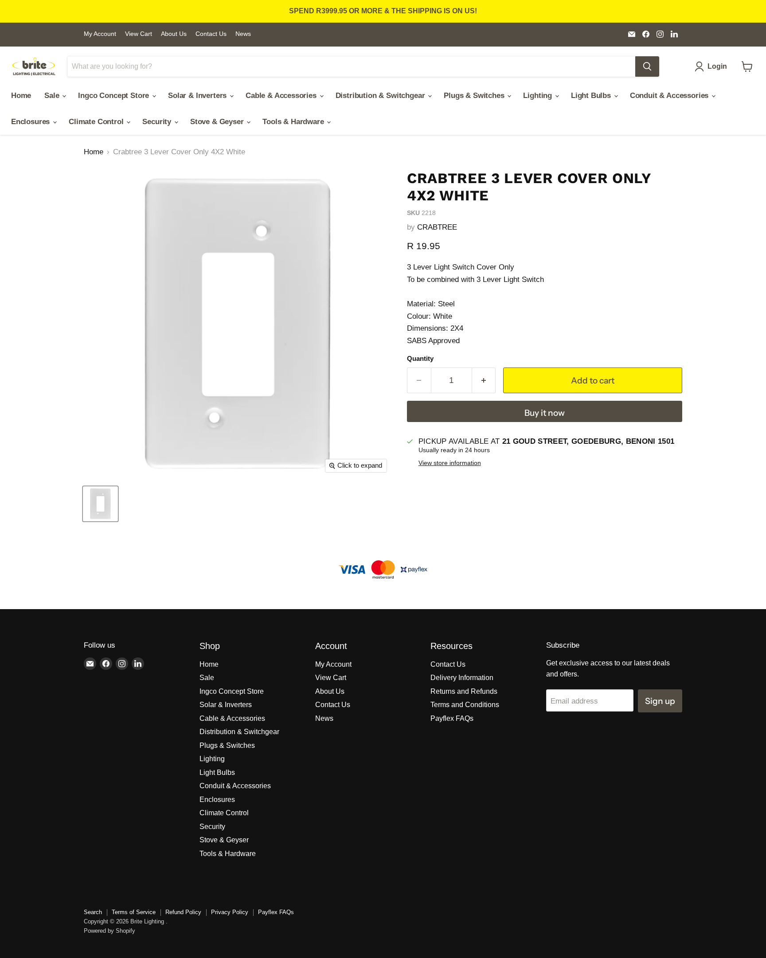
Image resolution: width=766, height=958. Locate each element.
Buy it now (544, 412)
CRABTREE (437, 227)
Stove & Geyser (218, 121)
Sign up (660, 701)
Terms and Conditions (464, 704)
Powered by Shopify (109, 930)
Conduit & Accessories (670, 95)
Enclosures (31, 121)
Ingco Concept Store (114, 95)
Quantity (420, 358)
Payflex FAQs (451, 718)
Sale (52, 95)
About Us (174, 34)
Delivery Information (461, 677)
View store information (449, 463)
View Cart (138, 34)
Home (21, 95)
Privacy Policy (229, 912)
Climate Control (97, 121)
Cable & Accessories (282, 95)
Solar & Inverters (198, 95)
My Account (100, 34)
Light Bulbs (592, 95)
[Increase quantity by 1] (484, 380)
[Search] (647, 66)
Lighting (538, 95)
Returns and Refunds (463, 691)
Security (157, 121)
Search (93, 912)
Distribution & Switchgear (381, 95)
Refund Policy (183, 912)
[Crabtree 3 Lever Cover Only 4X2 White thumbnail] (100, 503)
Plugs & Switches (475, 95)
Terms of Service (134, 912)
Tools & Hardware (294, 121)
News (243, 34)
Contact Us (211, 34)
